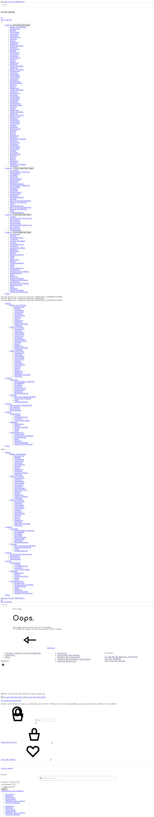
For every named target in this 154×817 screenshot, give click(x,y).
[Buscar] (28, 720)
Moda (8, 303)
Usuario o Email (8, 782)
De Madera (15, 173)
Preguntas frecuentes (68, 655)
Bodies (13, 30)
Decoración (15, 414)
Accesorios (15, 29)
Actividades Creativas (20, 172)
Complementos (17, 206)
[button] (77, 449)
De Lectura (15, 220)
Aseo (12, 275)
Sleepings (14, 42)
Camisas (14, 119)
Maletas (13, 277)
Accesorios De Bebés (19, 271)
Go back (51, 648)
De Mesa (14, 175)
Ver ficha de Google (115, 661)
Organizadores (17, 255)
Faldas (13, 125)
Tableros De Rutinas (19, 280)
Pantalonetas (16, 83)
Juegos (8, 378)
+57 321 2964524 (113, 659)
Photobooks (15, 223)
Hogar (8, 412)
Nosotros (10, 655)
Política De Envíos (66, 661)
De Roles (14, 177)
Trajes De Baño (16, 46)
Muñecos (14, 182)
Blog (7, 446)
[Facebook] (1, 665)
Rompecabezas (17, 184)
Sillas (12, 256)
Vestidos (14, 44)
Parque (13, 395)
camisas (13, 73)
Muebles (14, 422)
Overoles (14, 36)
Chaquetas (15, 76)
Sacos (13, 41)
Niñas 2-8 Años (17, 351)
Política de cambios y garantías (73, 659)
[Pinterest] (3, 665)
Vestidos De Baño (18, 139)
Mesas (13, 253)
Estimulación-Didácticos (21, 218)
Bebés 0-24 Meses (18, 305)
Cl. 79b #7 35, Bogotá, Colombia (121, 657)
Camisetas (15, 32)
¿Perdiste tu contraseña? (12, 791)
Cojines (13, 236)
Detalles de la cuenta (15, 801)
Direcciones (10, 799)
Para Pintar (15, 222)
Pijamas (13, 39)
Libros (8, 403)
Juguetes (14, 380)
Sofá (12, 204)
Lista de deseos (12, 803)
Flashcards (15, 180)
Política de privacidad (68, 657)
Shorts (13, 134)
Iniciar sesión (8, 12)
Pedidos (9, 796)
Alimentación (16, 273)
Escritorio (9, 794)
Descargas (10, 798)
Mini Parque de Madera (20, 201)
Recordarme (9, 787)
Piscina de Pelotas (18, 202)
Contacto (62, 653)
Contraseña (6, 784)
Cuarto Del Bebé (17, 241)
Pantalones (15, 37)
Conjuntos (14, 34)
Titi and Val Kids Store (11, 700)
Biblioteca (14, 251)
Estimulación (16, 179)
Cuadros (14, 239)
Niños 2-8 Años (17, 327)
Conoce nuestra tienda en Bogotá (23, 653)
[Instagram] (4, 665)
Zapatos (14, 47)
